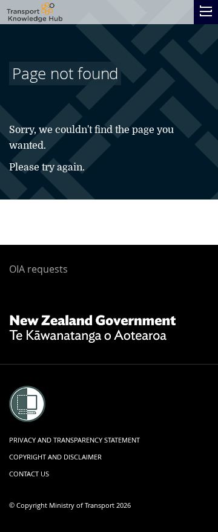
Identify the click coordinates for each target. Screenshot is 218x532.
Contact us (29, 473)
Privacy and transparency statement (74, 439)
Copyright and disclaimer (55, 456)
